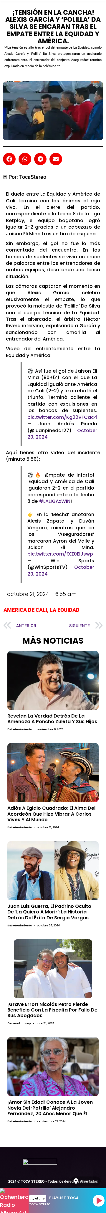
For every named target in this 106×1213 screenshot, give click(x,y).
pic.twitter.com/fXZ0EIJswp (60, 554)
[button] (9, 159)
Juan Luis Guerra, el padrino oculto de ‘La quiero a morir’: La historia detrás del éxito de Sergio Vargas (49, 912)
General (13, 1023)
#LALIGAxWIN (54, 501)
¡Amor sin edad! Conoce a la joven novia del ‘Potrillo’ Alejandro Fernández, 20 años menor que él (50, 1108)
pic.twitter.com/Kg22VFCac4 (62, 417)
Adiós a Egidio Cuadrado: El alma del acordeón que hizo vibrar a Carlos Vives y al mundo (51, 814)
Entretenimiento (19, 729)
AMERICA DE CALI (25, 610)
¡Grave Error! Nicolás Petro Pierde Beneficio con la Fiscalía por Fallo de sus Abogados (52, 1010)
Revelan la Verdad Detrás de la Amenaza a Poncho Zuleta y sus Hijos (52, 719)
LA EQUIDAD (65, 610)
